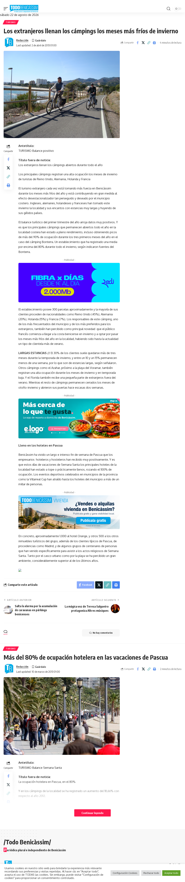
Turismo (11, 22)
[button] (7, 8)
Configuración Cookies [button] (125, 873)
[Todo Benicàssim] (24, 8)
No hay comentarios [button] (103, 632)
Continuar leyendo (92, 813)
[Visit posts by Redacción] (9, 42)
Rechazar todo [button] (151, 873)
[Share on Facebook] (137, 43)
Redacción (22, 40)
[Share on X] (143, 43)
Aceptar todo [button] (171, 873)
